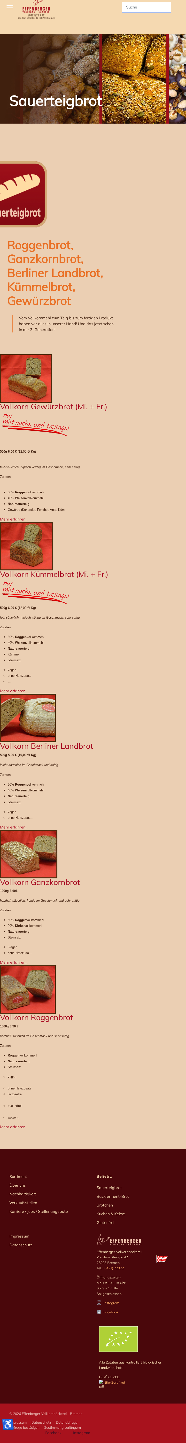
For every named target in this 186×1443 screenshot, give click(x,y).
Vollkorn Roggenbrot (36, 1017)
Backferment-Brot (113, 1196)
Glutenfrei (105, 1222)
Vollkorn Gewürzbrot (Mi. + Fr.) (53, 406)
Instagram (111, 1303)
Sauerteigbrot (109, 1187)
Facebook (110, 1312)
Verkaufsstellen (23, 1202)
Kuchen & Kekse (111, 1213)
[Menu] (10, 7)
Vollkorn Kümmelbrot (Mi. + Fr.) (54, 574)
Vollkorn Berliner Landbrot (46, 746)
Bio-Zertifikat (114, 1382)
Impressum (19, 1236)
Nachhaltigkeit (22, 1193)
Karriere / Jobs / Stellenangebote (38, 1211)
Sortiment (18, 1176)
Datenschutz (20, 1244)
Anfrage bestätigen (24, 1427)
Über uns (17, 1185)
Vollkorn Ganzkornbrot (40, 882)
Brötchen (105, 1205)
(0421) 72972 (113, 1268)
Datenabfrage (67, 1422)
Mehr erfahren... (14, 519)
